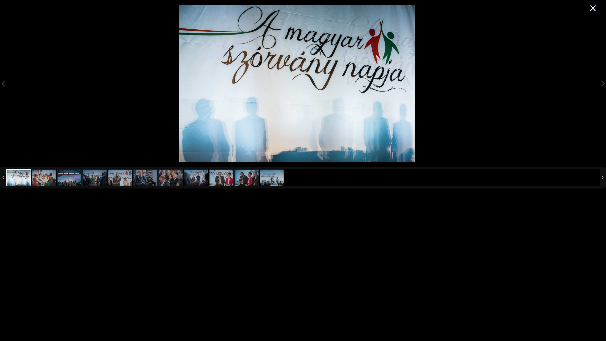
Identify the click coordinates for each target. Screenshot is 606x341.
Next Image (602, 83)
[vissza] (593, 8)
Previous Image (3, 83)
